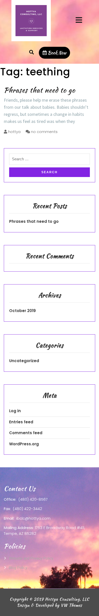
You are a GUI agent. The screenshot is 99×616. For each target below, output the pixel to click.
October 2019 (22, 310)
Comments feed (25, 432)
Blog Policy (18, 567)
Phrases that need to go (39, 90)
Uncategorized (24, 360)
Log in (15, 410)
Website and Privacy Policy (31, 558)
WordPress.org (24, 444)
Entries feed (21, 422)
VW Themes (70, 605)
